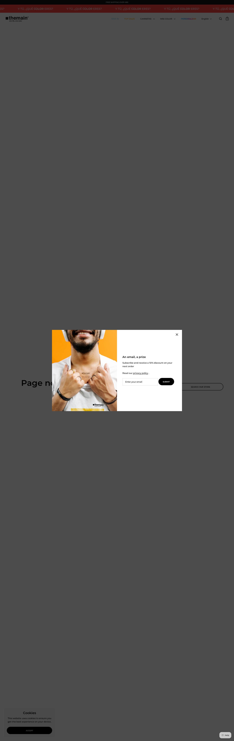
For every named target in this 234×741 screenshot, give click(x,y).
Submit (166, 382)
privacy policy (140, 373)
